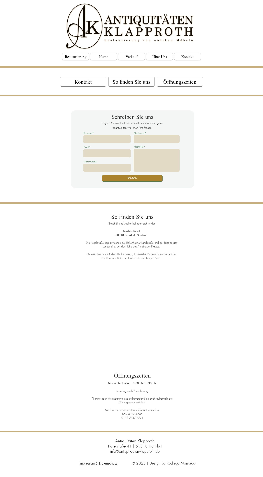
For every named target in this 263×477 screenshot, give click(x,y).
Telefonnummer (90, 162)
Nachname (139, 133)
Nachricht (138, 147)
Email (86, 147)
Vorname (88, 133)
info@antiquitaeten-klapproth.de (135, 451)
